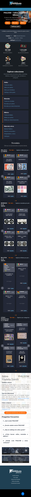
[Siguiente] (28, 176)
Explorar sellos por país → (23, 150)
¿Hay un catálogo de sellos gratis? (14, 430)
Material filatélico (8, 129)
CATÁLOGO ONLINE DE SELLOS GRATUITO (15, 412)
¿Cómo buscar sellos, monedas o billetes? (15, 435)
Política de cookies (15, 481)
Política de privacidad (15, 479)
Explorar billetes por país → (23, 257)
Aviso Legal (15, 477)
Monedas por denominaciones (12, 106)
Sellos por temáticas (9, 90)
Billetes (23, 23)
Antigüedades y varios (9, 133)
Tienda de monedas (9, 101)
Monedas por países (9, 103)
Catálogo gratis (15, 26)
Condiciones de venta (15, 483)
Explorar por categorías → (24, 317)
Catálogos (6, 136)
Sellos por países (8, 87)
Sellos (7, 23)
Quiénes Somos (15, 475)
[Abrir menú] (1, 9)
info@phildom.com (6, 409)
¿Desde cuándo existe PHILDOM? (14, 425)
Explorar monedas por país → (23, 203)
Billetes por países (8, 117)
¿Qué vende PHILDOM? (11, 421)
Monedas (15, 23)
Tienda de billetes (8, 115)
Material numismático (9, 131)
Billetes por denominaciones (11, 120)
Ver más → (12, 150)
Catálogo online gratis (9, 92)
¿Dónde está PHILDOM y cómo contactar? (15, 441)
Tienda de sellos (8, 85)
